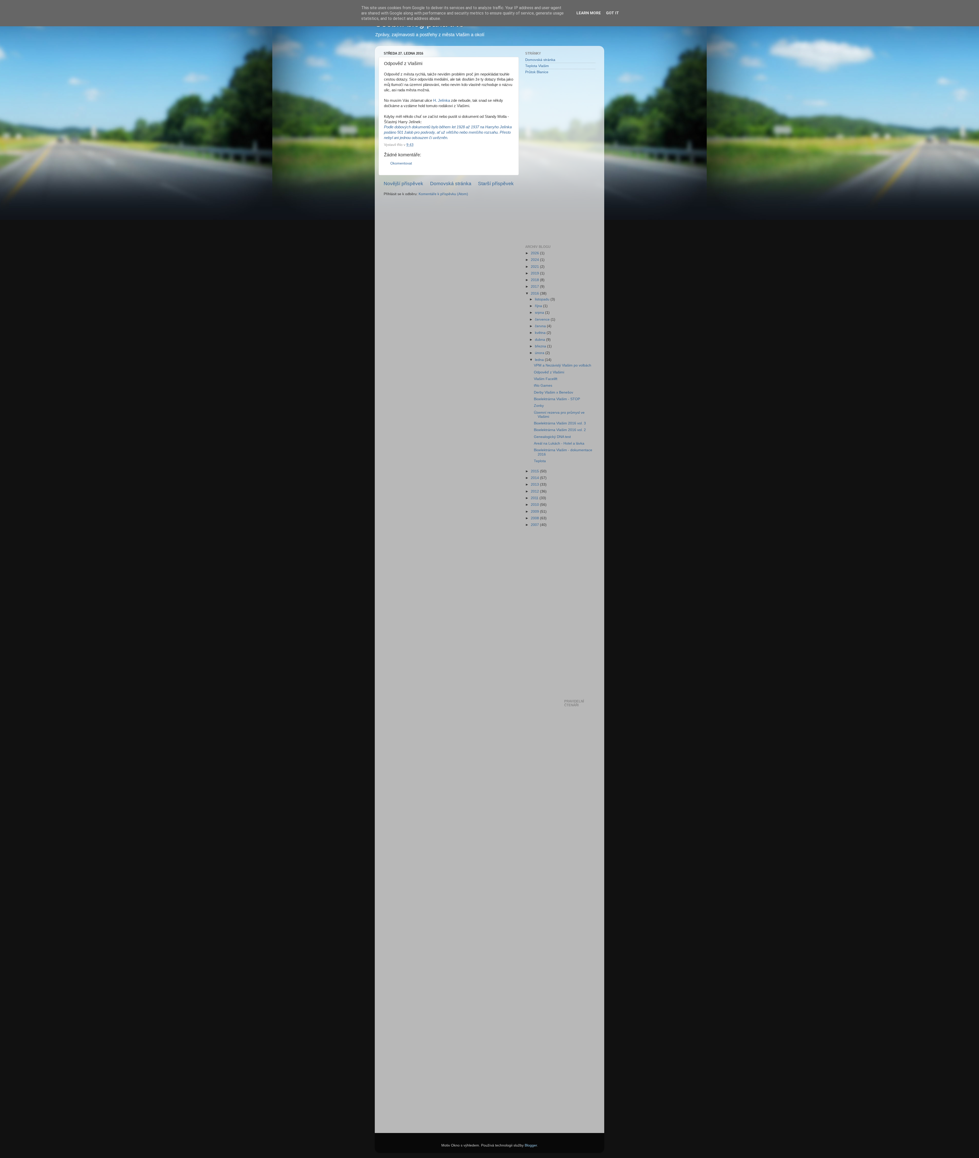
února (540, 353)
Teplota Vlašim (537, 66)
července (543, 319)
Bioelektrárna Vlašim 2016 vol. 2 (560, 430)
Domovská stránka (450, 183)
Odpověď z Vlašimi (549, 372)
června (541, 326)
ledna (540, 360)
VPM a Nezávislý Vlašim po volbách (562, 365)
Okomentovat (401, 163)
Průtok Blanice (536, 72)
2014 (535, 478)
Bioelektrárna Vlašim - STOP (557, 399)
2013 (535, 484)
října (539, 306)
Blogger (531, 1145)
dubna (540, 340)
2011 (535, 498)
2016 (535, 293)
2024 (535, 260)
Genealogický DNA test (552, 437)
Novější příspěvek (403, 183)
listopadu (542, 299)
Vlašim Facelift (545, 379)
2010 (535, 505)
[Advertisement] (545, 159)
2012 (535, 491)
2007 (535, 525)
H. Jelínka (441, 100)
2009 (535, 511)
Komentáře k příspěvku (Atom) (443, 194)
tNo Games (543, 385)
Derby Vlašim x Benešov (553, 392)
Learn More (588, 13)
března (541, 346)
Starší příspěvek (496, 183)
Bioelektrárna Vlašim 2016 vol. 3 (560, 423)
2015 (535, 471)
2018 (535, 280)
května (541, 333)
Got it (612, 13)
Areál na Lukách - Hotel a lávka (559, 443)
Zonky (539, 406)
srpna (540, 312)
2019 (535, 273)
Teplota (540, 461)
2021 (535, 267)
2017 (535, 286)
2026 (535, 253)
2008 (535, 518)
